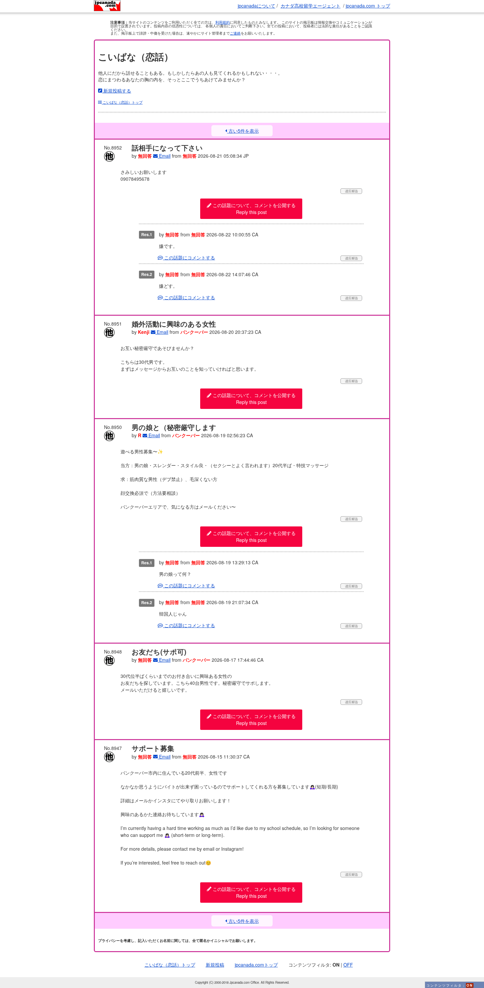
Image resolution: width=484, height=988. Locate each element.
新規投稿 (215, 964)
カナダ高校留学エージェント (310, 5)
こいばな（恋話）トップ (122, 102)
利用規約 (222, 22)
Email (164, 155)
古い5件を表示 (242, 130)
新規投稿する (116, 90)
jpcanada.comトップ (256, 964)
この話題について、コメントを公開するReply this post (253, 208)
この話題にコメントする (189, 257)
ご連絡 (235, 33)
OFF (348, 964)
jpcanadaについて (256, 5)
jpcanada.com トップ (368, 5)
